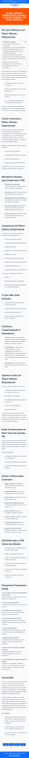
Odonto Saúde (22, 753)
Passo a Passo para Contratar (11, 62)
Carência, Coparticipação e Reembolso (13, 54)
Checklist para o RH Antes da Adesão (13, 63)
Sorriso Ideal (15, 753)
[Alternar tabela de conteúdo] (24, 42)
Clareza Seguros (16, 755)
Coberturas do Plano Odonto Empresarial (13, 51)
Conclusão (6, 67)
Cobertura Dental (7, 753)
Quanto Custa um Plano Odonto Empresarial (14, 56)
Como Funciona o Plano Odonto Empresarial (14, 47)
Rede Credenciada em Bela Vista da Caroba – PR (15, 59)
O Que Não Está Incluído (9, 53)
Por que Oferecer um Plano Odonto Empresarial (12, 44)
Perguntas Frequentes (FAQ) (11, 65)
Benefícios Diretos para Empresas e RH (13, 49)
